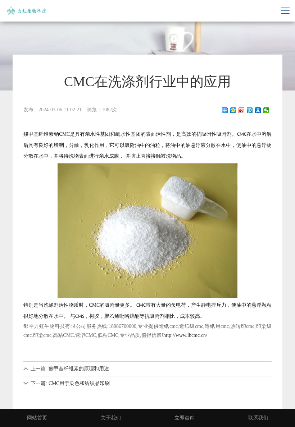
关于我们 (111, 418)
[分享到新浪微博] (242, 110)
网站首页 (37, 418)
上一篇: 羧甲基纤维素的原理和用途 (70, 368)
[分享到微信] (266, 110)
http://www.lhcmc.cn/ (185, 335)
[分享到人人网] (258, 110)
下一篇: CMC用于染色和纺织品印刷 (70, 383)
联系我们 (258, 418)
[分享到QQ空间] (233, 110)
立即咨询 (184, 418)
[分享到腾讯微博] (250, 110)
